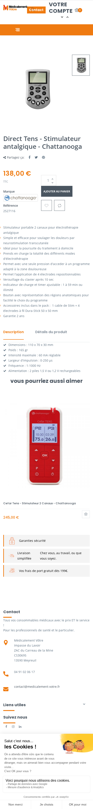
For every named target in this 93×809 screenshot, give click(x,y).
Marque (9, 191)
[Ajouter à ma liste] (46, 205)
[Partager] (29, 157)
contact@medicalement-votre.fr (37, 687)
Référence (10, 205)
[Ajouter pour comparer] (59, 205)
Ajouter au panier (56, 191)
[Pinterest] (43, 157)
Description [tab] (13, 331)
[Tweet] (36, 157)
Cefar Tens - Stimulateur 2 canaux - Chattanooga (39, 503)
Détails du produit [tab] (51, 331)
